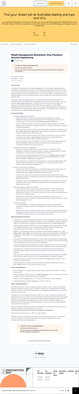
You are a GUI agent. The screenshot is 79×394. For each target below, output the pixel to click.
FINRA (21, 131)
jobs (4, 44)
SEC (17, 131)
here (60, 24)
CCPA (29, 131)
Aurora (47, 380)
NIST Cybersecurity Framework (48, 121)
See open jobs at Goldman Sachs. (23, 67)
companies (16, 44)
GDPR (25, 131)
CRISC (47, 274)
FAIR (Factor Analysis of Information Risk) (47, 235)
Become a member (56, 3)
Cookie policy (43, 357)
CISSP (38, 274)
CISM (42, 274)
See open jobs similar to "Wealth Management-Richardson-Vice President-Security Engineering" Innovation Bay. (39, 70)
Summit (39, 380)
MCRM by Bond (30, 390)
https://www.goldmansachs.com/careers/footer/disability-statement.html (32, 310)
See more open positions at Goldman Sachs (39, 340)
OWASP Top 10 (54, 155)
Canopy (39, 377)
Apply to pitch (40, 3)
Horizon (47, 377)
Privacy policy (36, 357)
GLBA (33, 131)
